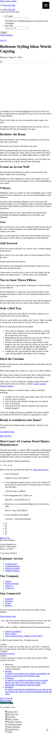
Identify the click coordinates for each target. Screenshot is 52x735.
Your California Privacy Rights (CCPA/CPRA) (24, 636)
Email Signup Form (8, 616)
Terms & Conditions (13, 631)
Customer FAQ (11, 564)
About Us (9, 586)
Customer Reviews (12, 566)
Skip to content (6, 700)
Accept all (11, 653)
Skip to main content (8, 1)
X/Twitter (9, 16)
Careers (8, 581)
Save (2, 698)
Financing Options (12, 568)
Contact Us (9, 588)
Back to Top (5, 538)
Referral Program (12, 584)
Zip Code (9, 25)
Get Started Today (7, 432)
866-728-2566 (9, 5)
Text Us (3, 40)
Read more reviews (40, 470)
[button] (6, 703)
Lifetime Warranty (12, 571)
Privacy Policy (11, 634)
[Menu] (45, 5)
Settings (3, 653)
